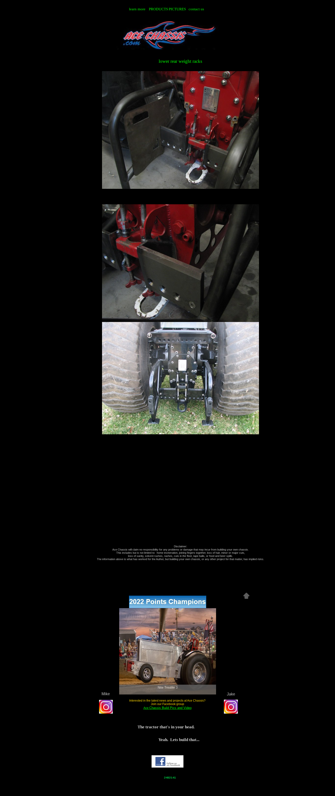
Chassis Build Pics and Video (170, 708)
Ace (146, 708)
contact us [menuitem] (196, 9)
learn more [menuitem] (137, 9)
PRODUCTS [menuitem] (158, 9)
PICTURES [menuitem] (177, 9)
